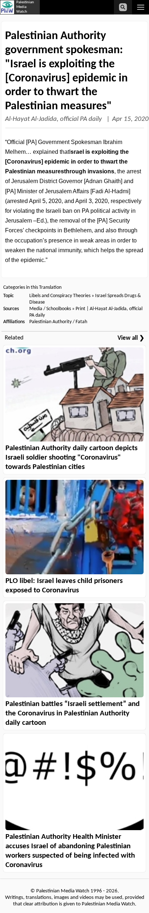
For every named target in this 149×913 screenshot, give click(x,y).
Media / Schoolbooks (50, 309)
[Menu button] (140, 7)
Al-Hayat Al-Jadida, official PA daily (54, 119)
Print (80, 309)
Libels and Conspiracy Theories (59, 296)
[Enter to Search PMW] (123, 7)
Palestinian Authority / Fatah (58, 322)
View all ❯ (131, 338)
